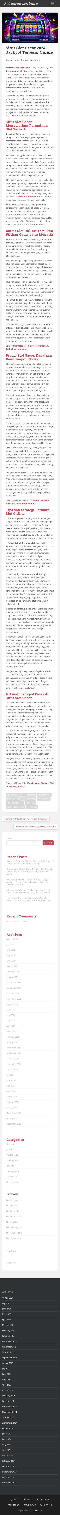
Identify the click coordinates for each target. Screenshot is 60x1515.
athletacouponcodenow (18, 67)
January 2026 (12, 977)
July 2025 (10, 1009)
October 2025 (12, 993)
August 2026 (12, 939)
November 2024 (13, 1053)
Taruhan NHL (12, 1176)
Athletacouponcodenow (21, 3)
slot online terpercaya (15, 807)
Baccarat (10, 1144)
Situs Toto (11, 1251)
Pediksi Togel (12, 1155)
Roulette (10, 1165)
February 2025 (12, 1037)
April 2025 (10, 1026)
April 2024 (10, 1091)
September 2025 (13, 998)
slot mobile (30, 803)
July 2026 (10, 944)
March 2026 (11, 966)
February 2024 (12, 1102)
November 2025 (13, 988)
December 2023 (13, 1113)
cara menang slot (44, 795)
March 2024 (11, 1096)
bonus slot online (28, 795)
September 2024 (13, 1064)
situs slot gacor (44, 799)
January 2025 (12, 1042)
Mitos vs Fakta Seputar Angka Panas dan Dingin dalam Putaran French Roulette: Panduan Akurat (28, 891)
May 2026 (10, 955)
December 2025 (13, 982)
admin (25, 60)
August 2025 (12, 1004)
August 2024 (12, 1069)
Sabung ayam (12, 1171)
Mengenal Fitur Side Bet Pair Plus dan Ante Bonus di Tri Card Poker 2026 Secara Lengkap (30, 862)
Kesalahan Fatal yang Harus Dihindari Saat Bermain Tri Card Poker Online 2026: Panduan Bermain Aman (29, 871)
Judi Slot (36, 60)
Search (9, 838)
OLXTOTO (38, 1511)
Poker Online (12, 1160)
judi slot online (29, 799)
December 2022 (13, 1123)
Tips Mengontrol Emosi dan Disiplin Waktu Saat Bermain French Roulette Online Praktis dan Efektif (29, 899)
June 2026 (10, 950)
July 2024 (10, 1075)
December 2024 (13, 1047)
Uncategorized (13, 1182)
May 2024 (10, 1085)
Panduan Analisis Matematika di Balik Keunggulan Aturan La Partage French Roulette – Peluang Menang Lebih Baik (28, 882)
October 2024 (12, 1058)
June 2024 (10, 1080)
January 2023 (12, 1118)
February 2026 (12, 971)
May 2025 (10, 1020)
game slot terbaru (14, 799)
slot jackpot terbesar (15, 803)
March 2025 (11, 1031)
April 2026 (10, 960)
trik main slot (32, 807)
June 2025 (10, 1015)
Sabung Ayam (30, 1505)
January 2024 (12, 1107)
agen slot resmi (13, 795)
